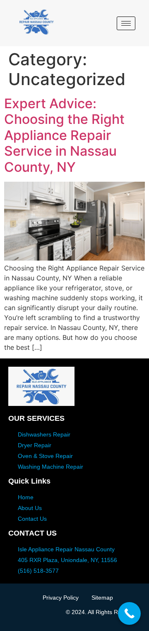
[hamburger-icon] (126, 23)
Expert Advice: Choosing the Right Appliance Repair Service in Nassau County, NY (64, 135)
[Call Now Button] (129, 613)
